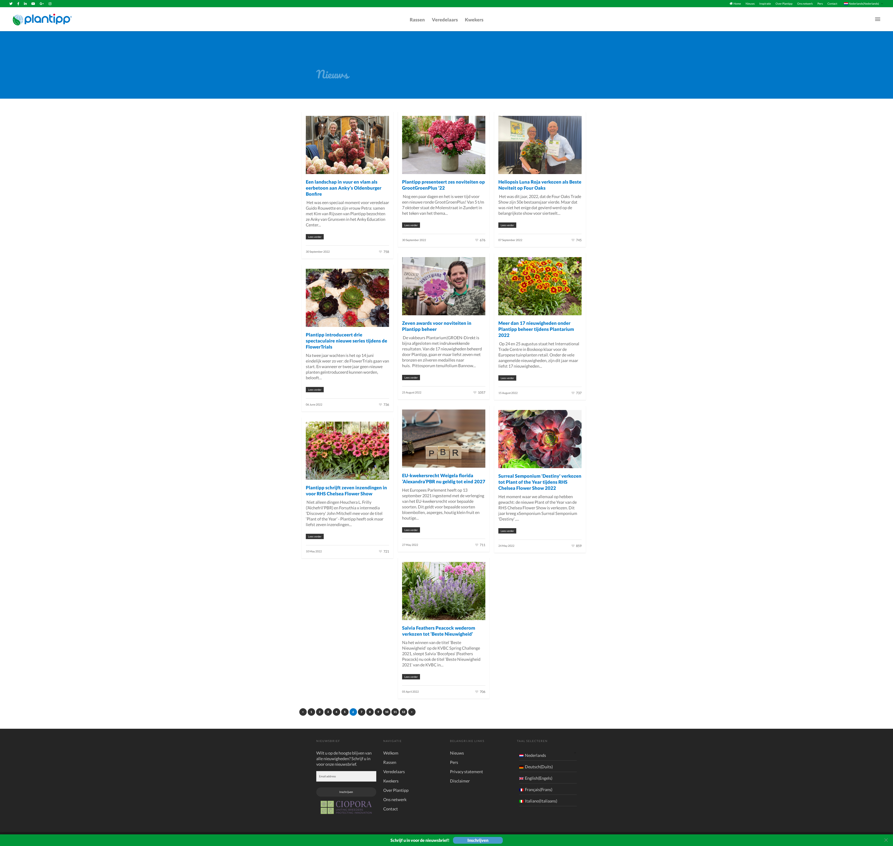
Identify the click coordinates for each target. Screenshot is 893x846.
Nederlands (535, 755)
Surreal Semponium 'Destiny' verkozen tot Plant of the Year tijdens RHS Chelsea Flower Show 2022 (539, 482)
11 (395, 712)
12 (403, 712)
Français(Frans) (538, 789)
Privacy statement (466, 771)
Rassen (417, 19)
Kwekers (474, 19)
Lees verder (314, 236)
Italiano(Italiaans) (541, 800)
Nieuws (750, 3)
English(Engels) (538, 778)
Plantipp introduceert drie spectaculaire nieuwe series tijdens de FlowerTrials (346, 340)
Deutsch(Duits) (539, 766)
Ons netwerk (805, 3)
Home (737, 3)
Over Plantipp (784, 3)
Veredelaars (445, 19)
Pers (820, 3)
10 (386, 712)
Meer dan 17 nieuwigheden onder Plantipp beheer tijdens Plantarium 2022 (536, 329)
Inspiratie (765, 3)
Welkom (390, 752)
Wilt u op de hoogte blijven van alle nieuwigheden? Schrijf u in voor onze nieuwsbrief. (344, 758)
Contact (832, 3)
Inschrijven (346, 792)
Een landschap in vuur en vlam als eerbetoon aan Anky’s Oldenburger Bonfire (343, 188)
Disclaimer (460, 780)
